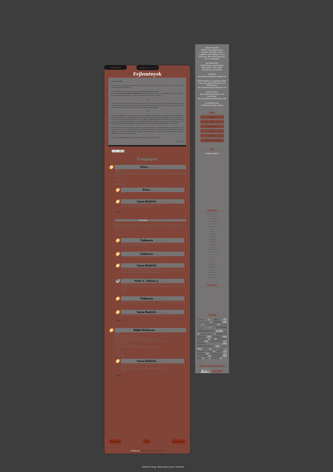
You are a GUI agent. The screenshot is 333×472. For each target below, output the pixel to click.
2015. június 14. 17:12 (160, 254)
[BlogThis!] (115, 151)
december (213, 216)
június (212, 257)
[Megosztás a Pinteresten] (123, 151)
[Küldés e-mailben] (113, 151)
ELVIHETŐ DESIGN (206, 334)
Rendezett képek (204, 351)
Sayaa (219, 351)
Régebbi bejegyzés (179, 441)
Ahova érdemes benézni (212, 140)
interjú (207, 358)
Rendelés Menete (212, 126)
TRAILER (216, 356)
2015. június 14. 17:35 (166, 281)
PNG (205, 349)
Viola (199, 358)
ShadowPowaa (216, 353)
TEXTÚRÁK (202, 356)
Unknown (146, 240)
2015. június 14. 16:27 (155, 167)
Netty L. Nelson (145, 281)
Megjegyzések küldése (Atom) (152, 451)
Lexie (224, 346)
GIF (212, 339)
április (212, 262)
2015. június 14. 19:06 (162, 330)
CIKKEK (217, 322)
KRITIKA (201, 343)
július (212, 229)
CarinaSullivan (210, 325)
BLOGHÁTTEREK (203, 322)
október (212, 221)
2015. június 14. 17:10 (160, 241)
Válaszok (121, 184)
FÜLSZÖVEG (202, 339)
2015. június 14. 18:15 (160, 299)
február (212, 236)
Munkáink (212, 136)
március (212, 213)
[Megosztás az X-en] (118, 151)
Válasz (117, 179)
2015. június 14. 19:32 (164, 361)
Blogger (187, 467)
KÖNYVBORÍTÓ (205, 346)
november (213, 219)
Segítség (201, 353)
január (212, 239)
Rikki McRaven (144, 330)
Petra (144, 167)
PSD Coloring (218, 349)
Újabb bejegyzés (115, 441)
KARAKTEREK (216, 341)
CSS (198, 324)
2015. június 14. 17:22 (164, 266)
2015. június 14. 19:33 (164, 312)
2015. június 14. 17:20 (164, 202)
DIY (225, 331)
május (212, 231)
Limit (212, 122)
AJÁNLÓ (200, 320)
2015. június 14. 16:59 (155, 220)
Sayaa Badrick (146, 201)
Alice (216, 319)
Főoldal (146, 441)
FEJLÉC (217, 336)
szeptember (212, 224)
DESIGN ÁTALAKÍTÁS (212, 329)
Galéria (212, 131)
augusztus (212, 226)
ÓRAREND (215, 358)
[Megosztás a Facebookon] (120, 151)
